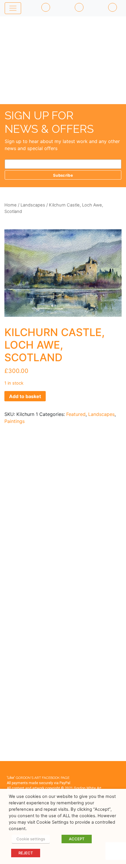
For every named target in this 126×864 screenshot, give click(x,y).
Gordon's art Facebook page (42, 778)
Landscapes (33, 205)
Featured (76, 414)
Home (10, 205)
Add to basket (25, 396)
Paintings (14, 421)
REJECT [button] (25, 853)
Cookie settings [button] (30, 839)
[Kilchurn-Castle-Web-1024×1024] (63, 273)
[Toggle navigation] (13, 8)
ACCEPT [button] (76, 839)
